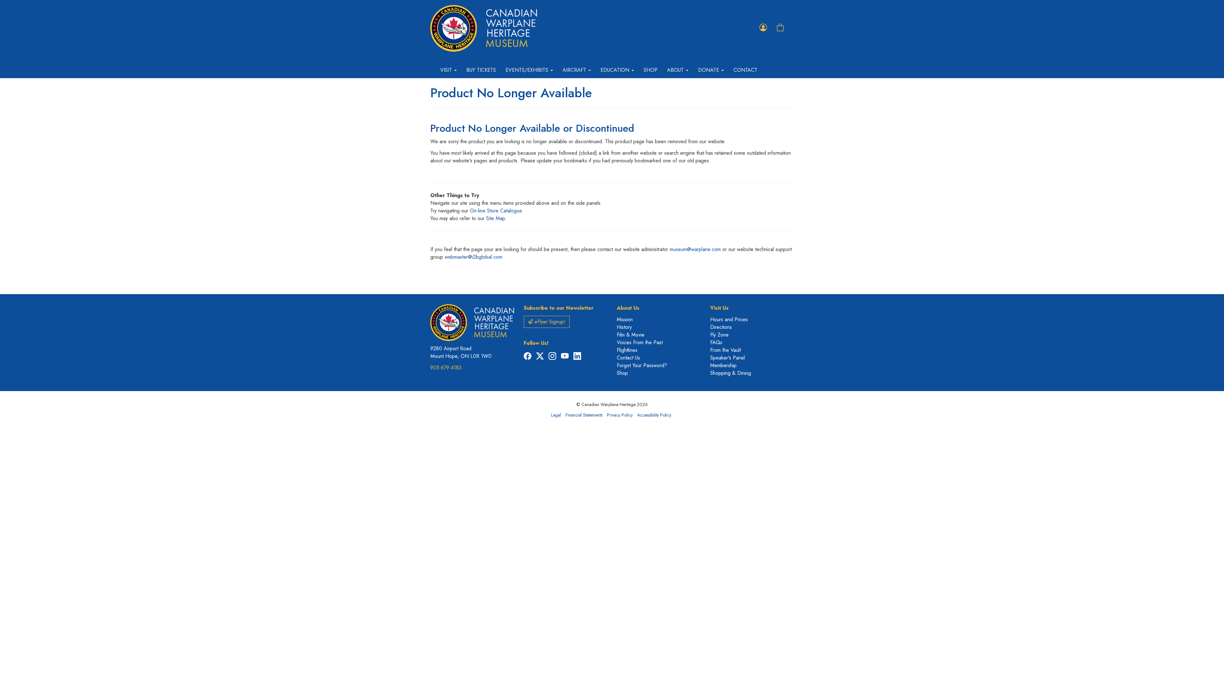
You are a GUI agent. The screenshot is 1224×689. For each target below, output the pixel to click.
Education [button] (616, 70)
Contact (745, 70)
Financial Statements (583, 415)
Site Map (495, 218)
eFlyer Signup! (549, 321)
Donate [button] (709, 70)
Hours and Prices (729, 319)
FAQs (716, 342)
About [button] (676, 70)
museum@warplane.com (695, 249)
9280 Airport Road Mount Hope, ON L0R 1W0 (461, 352)
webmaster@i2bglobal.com (473, 257)
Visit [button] (447, 70)
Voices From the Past (640, 342)
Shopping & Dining (730, 373)
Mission (625, 319)
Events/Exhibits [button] (528, 70)
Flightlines (627, 350)
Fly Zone (719, 334)
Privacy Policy (620, 415)
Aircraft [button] (575, 70)
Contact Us (628, 357)
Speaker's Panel (727, 357)
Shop (651, 70)
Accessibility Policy (654, 415)
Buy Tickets (481, 70)
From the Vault (725, 350)
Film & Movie (631, 334)
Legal (556, 415)
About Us (628, 308)
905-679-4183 (446, 367)
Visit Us (719, 308)
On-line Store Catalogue (496, 210)
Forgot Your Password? (642, 365)
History (624, 327)
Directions (721, 327)
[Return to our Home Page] (483, 28)
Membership (723, 365)
